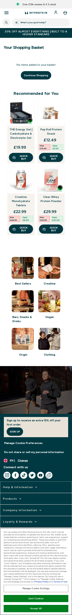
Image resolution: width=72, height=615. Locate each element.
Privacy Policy (41, 581)
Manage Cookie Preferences (23, 443)
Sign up (15, 431)
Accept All (36, 608)
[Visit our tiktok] (23, 475)
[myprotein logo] (36, 12)
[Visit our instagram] (6, 475)
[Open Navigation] (6, 13)
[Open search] (6, 22)
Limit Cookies (36, 598)
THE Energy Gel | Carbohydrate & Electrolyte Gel (21, 133)
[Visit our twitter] (32, 475)
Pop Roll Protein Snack (51, 131)
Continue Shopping (36, 75)
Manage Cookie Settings (36, 588)
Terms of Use (60, 581)
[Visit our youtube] (40, 475)
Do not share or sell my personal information (34, 452)
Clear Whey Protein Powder (51, 199)
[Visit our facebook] (15, 475)
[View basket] (65, 12)
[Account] (56, 12)
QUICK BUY (24, 157)
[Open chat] (48, 475)
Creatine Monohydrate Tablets (21, 201)
